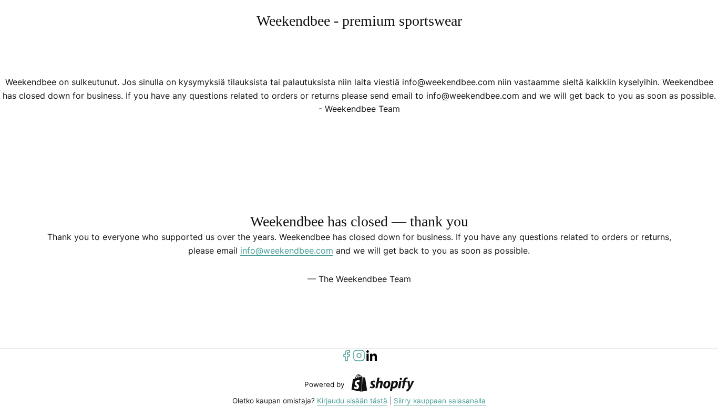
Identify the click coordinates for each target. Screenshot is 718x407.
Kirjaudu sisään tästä (352, 400)
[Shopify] (382, 384)
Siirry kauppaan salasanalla (440, 400)
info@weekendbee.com (286, 250)
